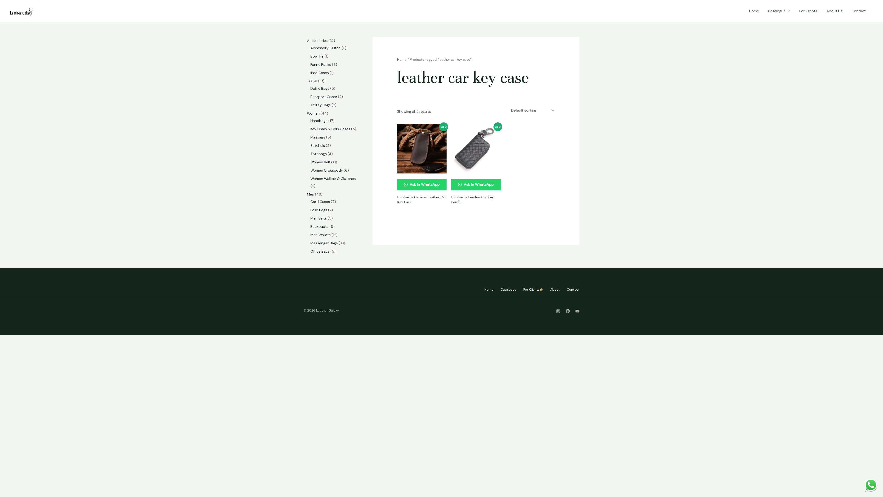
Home (754, 11)
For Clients (808, 11)
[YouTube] (577, 311)
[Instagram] (558, 311)
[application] (788, 11)
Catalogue (777, 11)
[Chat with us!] (870, 484)
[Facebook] (568, 311)
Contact (858, 11)
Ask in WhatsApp (424, 184)
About (555, 289)
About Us (834, 11)
